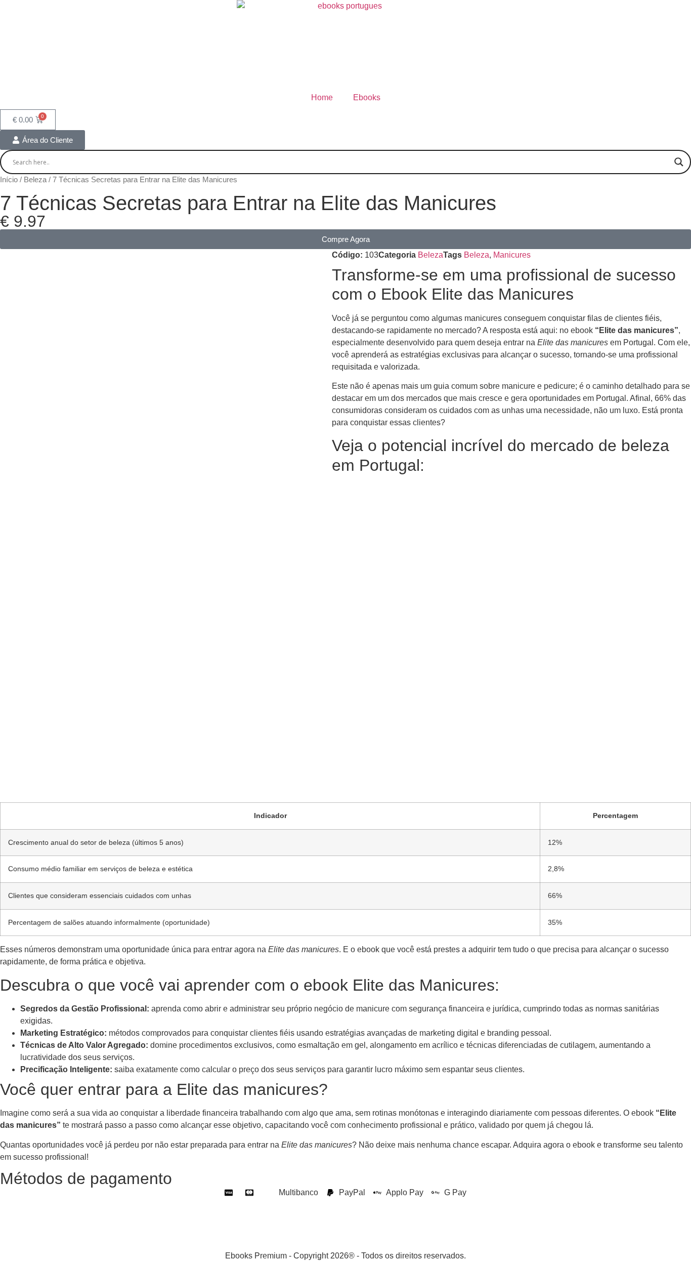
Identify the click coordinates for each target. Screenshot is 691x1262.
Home (322, 97)
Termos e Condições (244, 1204)
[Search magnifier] (679, 162)
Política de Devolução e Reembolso (432, 1204)
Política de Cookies (325, 1204)
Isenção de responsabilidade (52, 1224)
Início (9, 180)
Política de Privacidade (41, 1204)
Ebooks (366, 97)
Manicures (512, 255)
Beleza (35, 180)
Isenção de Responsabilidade (145, 1204)
